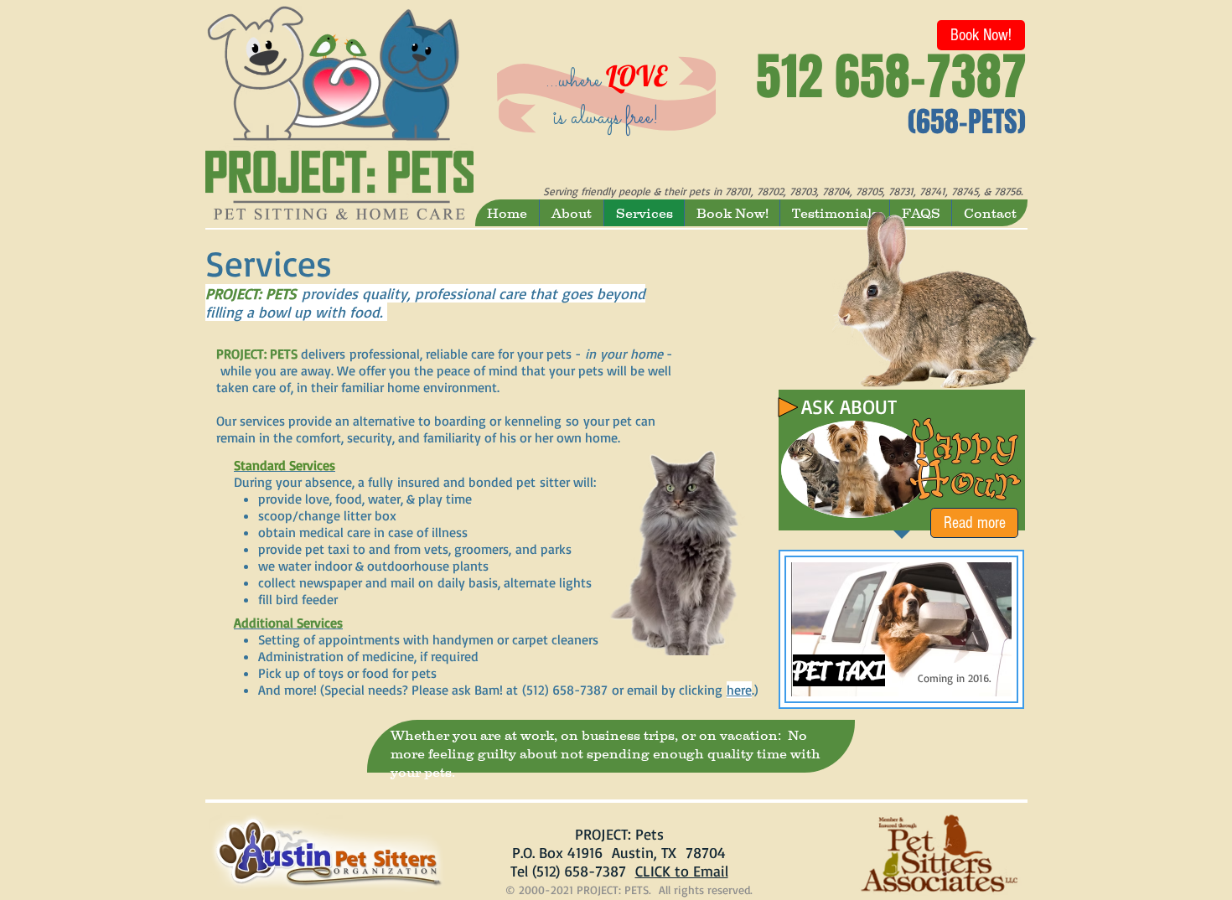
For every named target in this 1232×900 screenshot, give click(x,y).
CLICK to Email (681, 870)
